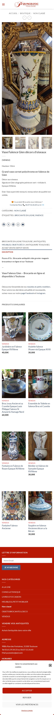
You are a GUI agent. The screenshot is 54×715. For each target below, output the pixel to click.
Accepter (27, 690)
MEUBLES (6, 244)
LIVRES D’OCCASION (11, 597)
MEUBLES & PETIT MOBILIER (15, 601)
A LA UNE (6, 587)
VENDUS (6, 616)
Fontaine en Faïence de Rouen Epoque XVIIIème (13, 467)
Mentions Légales (27, 710)
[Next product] (24, 18)
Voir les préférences (27, 704)
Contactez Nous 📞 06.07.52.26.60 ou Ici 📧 (27, 205)
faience (39, 215)
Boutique (25, 13)
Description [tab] (7, 252)
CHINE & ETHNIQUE (11, 592)
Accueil (13, 13)
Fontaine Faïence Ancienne (10, 527)
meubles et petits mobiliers (38, 286)
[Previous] (6, 78)
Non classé (39, 13)
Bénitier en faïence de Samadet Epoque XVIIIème (38, 469)
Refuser (27, 697)
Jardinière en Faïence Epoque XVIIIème (12, 348)
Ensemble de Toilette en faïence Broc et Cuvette (39, 405)
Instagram (40, 293)
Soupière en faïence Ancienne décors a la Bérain (37, 528)
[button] (50, 665)
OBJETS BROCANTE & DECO (15, 611)
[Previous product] (29, 18)
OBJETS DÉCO (18, 244)
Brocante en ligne (25, 215)
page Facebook (27, 293)
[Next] (48, 78)
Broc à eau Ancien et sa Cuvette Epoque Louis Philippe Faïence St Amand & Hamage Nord (13, 407)
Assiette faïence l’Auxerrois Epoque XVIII (39, 348)
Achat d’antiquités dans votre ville (16, 630)
